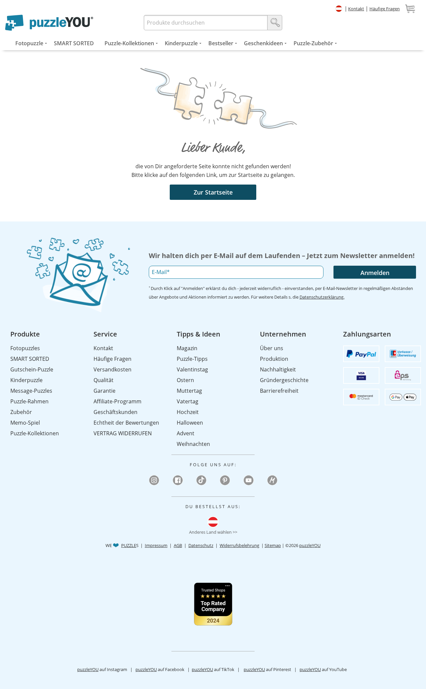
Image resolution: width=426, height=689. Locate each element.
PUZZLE (128, 545)
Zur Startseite (213, 192)
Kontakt (356, 9)
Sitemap (273, 545)
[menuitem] (29, 43)
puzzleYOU (309, 545)
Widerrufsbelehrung (239, 545)
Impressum (156, 545)
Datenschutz (200, 545)
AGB (178, 545)
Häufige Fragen (384, 9)
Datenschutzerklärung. (322, 297)
